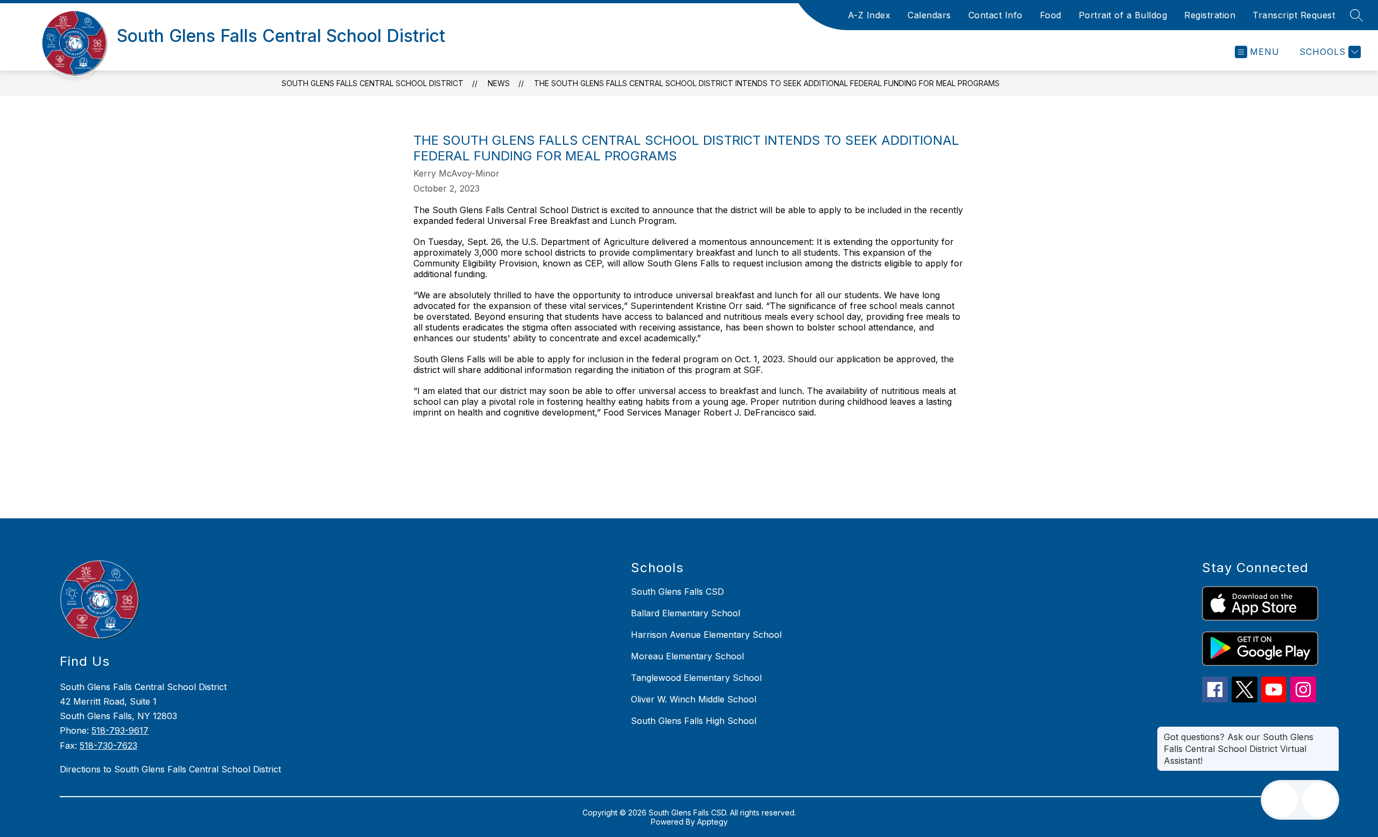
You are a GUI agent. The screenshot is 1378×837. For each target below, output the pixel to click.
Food (1050, 15)
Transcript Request (1294, 15)
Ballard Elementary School (685, 613)
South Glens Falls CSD (677, 591)
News (499, 83)
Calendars (929, 15)
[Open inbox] (1280, 800)
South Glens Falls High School (693, 720)
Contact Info (995, 15)
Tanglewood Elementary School (696, 677)
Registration (1209, 15)
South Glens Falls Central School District (372, 83)
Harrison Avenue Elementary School (706, 634)
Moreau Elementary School (687, 656)
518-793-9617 (120, 730)
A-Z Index (869, 15)
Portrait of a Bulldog (1123, 15)
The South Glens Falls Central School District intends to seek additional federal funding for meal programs (767, 83)
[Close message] (1330, 731)
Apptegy (712, 821)
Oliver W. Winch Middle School (693, 699)
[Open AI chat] (1319, 800)
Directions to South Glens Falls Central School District (170, 769)
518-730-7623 (108, 745)
